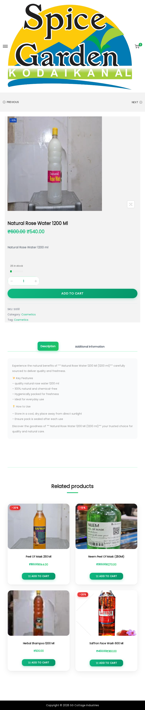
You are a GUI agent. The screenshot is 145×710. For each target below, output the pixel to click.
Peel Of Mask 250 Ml (38, 556)
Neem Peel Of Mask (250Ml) (106, 556)
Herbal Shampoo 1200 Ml (38, 643)
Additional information (90, 346)
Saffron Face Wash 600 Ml (106, 643)
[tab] (48, 346)
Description (48, 346)
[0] (137, 46)
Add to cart (72, 293)
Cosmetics (28, 314)
